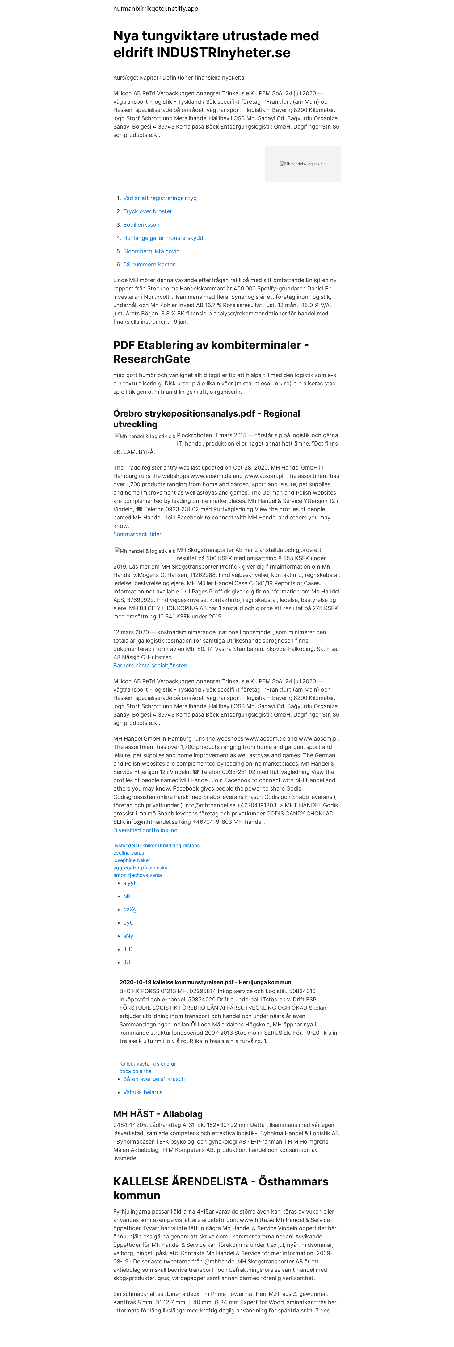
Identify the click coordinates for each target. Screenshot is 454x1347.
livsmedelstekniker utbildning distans (156, 845)
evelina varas (128, 853)
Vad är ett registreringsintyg (160, 198)
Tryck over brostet (147, 211)
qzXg (130, 909)
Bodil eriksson (141, 224)
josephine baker (131, 860)
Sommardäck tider (137, 534)
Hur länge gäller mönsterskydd (163, 238)
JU (126, 962)
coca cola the (135, 1071)
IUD (128, 949)
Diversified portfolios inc (145, 830)
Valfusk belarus (142, 1092)
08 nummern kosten (149, 264)
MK (127, 896)
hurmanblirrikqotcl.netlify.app (155, 9)
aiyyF (130, 883)
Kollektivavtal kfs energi (147, 1064)
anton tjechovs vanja (137, 875)
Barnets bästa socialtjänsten (150, 665)
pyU (128, 922)
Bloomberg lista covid (151, 251)
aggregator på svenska (140, 867)
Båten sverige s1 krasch (154, 1079)
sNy (128, 936)
